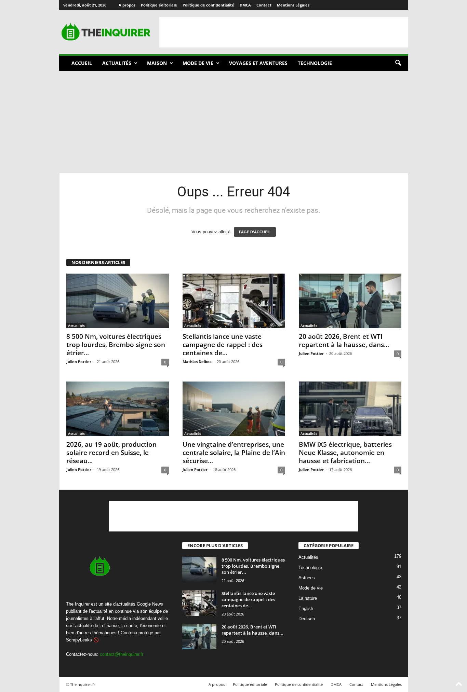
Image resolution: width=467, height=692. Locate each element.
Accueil (81, 63)
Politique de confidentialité (208, 5)
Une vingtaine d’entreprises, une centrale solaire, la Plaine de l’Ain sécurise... (234, 452)
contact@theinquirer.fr (121, 654)
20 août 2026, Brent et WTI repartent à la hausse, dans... (344, 340)
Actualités (116, 63)
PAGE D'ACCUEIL (255, 232)
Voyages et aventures (258, 63)
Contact (263, 5)
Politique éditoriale (159, 5)
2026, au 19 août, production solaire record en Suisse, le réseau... (111, 452)
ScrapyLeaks (79, 639)
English (305, 608)
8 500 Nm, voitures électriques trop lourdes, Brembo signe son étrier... (115, 344)
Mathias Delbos (197, 361)
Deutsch (306, 619)
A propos (127, 5)
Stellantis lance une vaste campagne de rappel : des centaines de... (223, 344)
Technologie (315, 63)
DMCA (245, 5)
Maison (157, 63)
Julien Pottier (78, 361)
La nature (307, 598)
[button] (397, 63)
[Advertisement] (283, 32)
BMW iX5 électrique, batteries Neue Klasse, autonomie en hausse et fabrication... (345, 452)
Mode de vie (198, 63)
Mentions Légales (293, 5)
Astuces (306, 578)
